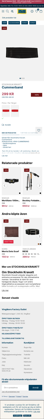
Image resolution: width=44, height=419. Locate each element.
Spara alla (27, 415)
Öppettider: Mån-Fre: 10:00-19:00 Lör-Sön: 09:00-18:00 (22, 6)
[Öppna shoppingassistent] (11, 11)
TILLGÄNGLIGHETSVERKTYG (13, 338)
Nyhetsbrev (28, 372)
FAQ (3, 365)
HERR (4, 23)
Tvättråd (27, 355)
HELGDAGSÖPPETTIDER (11, 334)
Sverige (25, 396)
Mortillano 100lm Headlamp (10, 200)
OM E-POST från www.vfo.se (8, 370)
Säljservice (6, 351)
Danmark (12, 396)
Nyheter (5, 347)
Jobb (4, 362)
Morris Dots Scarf (10, 251)
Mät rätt (27, 358)
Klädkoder (27, 362)
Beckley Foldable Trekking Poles (30, 200)
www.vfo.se (35, 153)
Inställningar (18, 415)
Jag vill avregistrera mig (11, 392)
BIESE (25, 251)
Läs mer (36, 411)
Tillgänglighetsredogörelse (11, 355)
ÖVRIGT (24, 23)
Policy (4, 358)
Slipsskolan (28, 369)
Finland (18, 396)
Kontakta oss (28, 351)
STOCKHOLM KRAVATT (12, 84)
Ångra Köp (27, 347)
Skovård (27, 365)
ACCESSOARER (14, 23)
